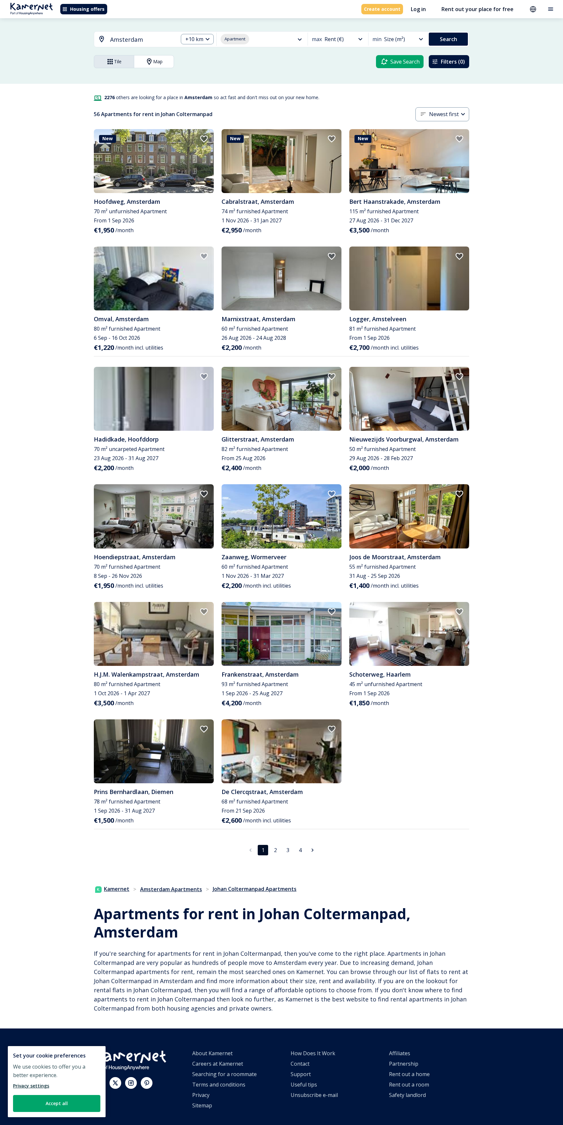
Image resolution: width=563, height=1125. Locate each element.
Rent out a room (409, 1084)
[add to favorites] (204, 138)
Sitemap (202, 1105)
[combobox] (132, 40)
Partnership (403, 1063)
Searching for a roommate (224, 1074)
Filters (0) (453, 61)
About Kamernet (212, 1053)
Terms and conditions (218, 1084)
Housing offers (87, 9)
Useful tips (304, 1084)
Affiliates (399, 1053)
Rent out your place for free (477, 9)
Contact (300, 1063)
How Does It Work (313, 1053)
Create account (382, 9)
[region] (57, 1081)
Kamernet (116, 888)
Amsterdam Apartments (171, 889)
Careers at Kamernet (217, 1063)
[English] (533, 9)
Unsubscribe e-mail (314, 1095)
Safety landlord (407, 1095)
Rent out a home (409, 1074)
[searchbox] (142, 40)
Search (448, 39)
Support (301, 1074)
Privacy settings (31, 1086)
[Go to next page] (312, 850)
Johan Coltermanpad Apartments (254, 889)
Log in (418, 9)
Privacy (200, 1095)
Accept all (57, 1103)
